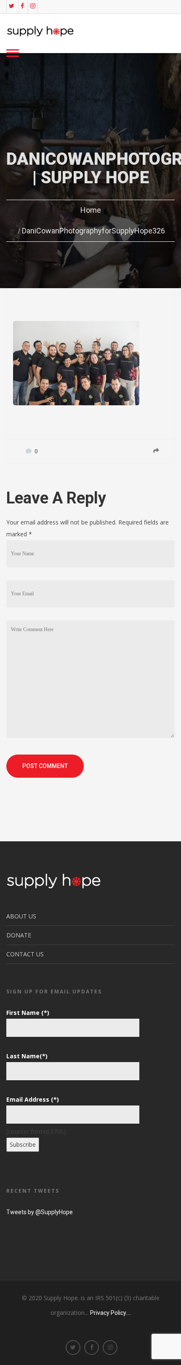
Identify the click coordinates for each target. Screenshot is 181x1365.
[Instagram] (32, 6)
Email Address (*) (32, 1099)
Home (90, 210)
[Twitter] (11, 6)
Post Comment (45, 766)
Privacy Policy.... (110, 1312)
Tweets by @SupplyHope (39, 1212)
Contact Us (25, 954)
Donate (18, 935)
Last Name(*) (27, 1056)
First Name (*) (27, 1013)
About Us (21, 916)
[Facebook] (22, 6)
